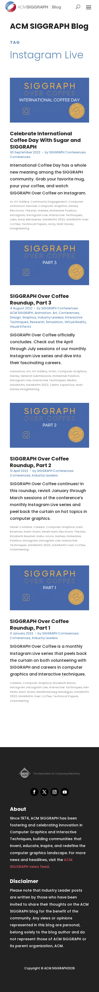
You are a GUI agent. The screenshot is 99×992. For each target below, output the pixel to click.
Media (71, 380)
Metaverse (33, 219)
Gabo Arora (45, 536)
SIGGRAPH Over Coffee (68, 545)
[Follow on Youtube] (65, 792)
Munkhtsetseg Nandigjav (55, 692)
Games (43, 210)
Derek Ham (50, 532)
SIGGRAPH (17, 385)
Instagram (17, 215)
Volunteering (19, 549)
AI (11, 202)
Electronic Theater (23, 210)
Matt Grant (27, 692)
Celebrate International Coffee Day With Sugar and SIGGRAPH (45, 140)
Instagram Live (37, 215)
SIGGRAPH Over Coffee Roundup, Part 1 (39, 624)
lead (21, 219)
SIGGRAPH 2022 (53, 219)
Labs (13, 219)
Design (15, 317)
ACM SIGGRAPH (21, 313)
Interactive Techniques (65, 215)
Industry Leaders (51, 317)
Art (55, 313)
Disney (73, 206)
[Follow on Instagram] (55, 792)
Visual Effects (20, 326)
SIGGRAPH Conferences (67, 152)
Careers (39, 527)
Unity (51, 224)
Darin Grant (32, 532)
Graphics (29, 317)
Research (37, 322)
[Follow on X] (44, 792)
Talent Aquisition (62, 385)
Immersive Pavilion (63, 210)
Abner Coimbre (21, 527)
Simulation (54, 322)
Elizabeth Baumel (22, 536)
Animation (43, 313)
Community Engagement (48, 202)
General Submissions (36, 376)
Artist (52, 371)
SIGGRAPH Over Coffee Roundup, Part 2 (39, 462)
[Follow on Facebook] (34, 792)
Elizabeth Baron (64, 683)
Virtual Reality (75, 322)
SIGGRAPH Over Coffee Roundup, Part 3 (39, 299)
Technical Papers (34, 224)
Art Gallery (21, 202)
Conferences (20, 157)
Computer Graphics (52, 206)
